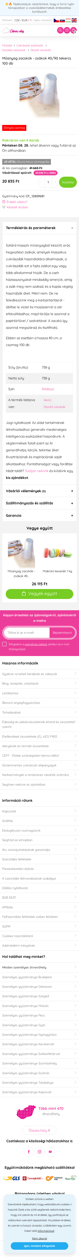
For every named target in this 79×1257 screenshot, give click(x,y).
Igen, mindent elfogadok (39, 1245)
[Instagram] (40, 1152)
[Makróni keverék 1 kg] (57, 552)
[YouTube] (50, 1152)
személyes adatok (36, 644)
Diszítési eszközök (13, 50)
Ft (31, 20)
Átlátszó (48, 389)
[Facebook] (29, 1152)
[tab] (39, 228)
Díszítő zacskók (41, 50)
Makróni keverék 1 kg (57, 571)
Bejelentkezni (62, 633)
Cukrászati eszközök (29, 45)
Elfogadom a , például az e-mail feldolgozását (39, 647)
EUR (24, 20)
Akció (47, 400)
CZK (17, 20)
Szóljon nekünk (36, 471)
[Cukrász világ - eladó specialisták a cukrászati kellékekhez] (13, 30)
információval (46, 1230)
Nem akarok (39, 1238)
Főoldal (7, 45)
